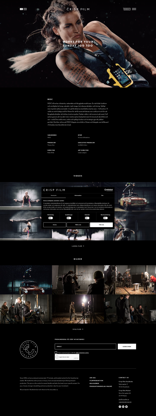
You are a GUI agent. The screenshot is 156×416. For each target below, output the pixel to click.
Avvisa (55, 224)
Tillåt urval (78, 224)
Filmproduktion (96, 380)
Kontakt (127, 9)
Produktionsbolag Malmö (101, 386)
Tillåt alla (101, 224)
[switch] (69, 218)
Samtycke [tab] (53, 195)
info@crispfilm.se (124, 399)
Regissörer (94, 383)
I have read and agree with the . (73, 353)
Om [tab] (102, 195)
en (25, 9)
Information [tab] (78, 195)
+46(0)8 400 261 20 (125, 402)
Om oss (93, 377)
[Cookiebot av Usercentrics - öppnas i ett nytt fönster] (106, 190)
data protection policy (82, 353)
